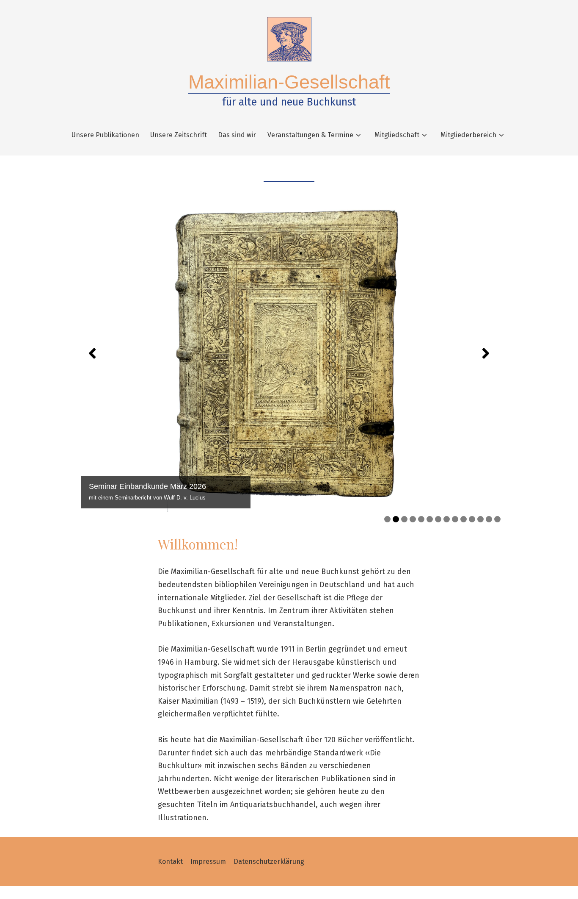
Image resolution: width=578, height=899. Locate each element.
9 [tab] (455, 519)
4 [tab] (413, 519)
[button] (92, 353)
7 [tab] (438, 519)
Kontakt (170, 861)
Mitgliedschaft (396, 135)
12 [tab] (480, 519)
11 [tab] (472, 519)
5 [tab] (421, 519)
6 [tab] (430, 519)
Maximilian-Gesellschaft (289, 82)
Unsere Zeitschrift (178, 135)
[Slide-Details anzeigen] (289, 353)
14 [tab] (497, 519)
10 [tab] (463, 519)
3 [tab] (404, 519)
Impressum (208, 861)
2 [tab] (396, 519)
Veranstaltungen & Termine (310, 135)
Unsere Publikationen (105, 135)
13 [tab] (489, 519)
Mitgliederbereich (468, 135)
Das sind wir (237, 135)
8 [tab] (446, 519)
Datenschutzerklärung (269, 861)
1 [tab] (387, 519)
